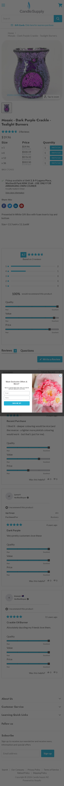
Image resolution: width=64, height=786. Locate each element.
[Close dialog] (60, 375)
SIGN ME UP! (16, 403)
